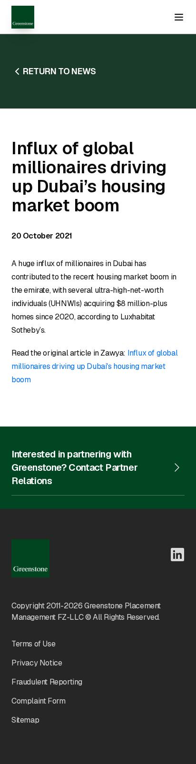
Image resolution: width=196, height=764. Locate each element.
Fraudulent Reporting (46, 682)
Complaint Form (38, 701)
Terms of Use (33, 644)
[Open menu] (179, 17)
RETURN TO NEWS (59, 71)
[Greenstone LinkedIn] (177, 554)
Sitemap (25, 720)
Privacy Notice (36, 663)
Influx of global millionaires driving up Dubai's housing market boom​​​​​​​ (94, 366)
